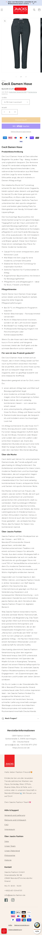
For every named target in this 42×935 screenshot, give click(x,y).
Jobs (6, 841)
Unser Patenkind (12, 851)
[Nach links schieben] (16, 76)
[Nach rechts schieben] (26, 76)
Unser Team (10, 846)
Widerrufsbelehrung (15, 929)
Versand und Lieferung (14, 815)
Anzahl (4, 107)
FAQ (6, 825)
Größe (4, 97)
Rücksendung (32, 92)
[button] (34, 9)
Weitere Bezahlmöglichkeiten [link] (21, 131)
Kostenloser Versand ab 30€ (17, 92)
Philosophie (9, 855)
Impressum (9, 829)
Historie (8, 860)
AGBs (10, 925)
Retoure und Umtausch (15, 820)
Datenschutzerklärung (21, 925)
